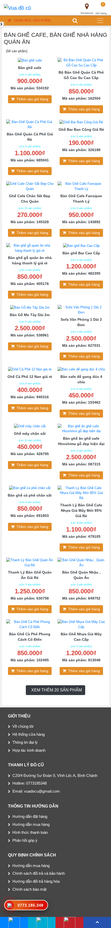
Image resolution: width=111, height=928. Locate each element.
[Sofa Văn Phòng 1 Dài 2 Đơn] (81, 309)
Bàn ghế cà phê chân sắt (30, 495)
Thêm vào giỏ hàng (32, 99)
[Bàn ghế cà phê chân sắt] (30, 488)
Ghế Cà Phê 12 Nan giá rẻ (29, 377)
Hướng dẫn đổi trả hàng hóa (36, 881)
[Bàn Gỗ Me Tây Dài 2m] (30, 307)
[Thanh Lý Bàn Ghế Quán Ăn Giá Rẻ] (30, 562)
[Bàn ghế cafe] (30, 60)
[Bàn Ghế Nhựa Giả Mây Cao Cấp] (81, 624)
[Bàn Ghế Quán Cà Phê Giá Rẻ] (30, 124)
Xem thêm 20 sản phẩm (56, 690)
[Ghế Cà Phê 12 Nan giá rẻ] (29, 369)
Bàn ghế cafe (29, 68)
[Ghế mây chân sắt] (30, 426)
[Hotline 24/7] (69, 922)
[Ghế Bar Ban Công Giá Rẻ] (81, 122)
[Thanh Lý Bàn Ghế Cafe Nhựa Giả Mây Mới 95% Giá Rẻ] (81, 493)
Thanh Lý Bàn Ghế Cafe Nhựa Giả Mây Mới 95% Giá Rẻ (81, 510)
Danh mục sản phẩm (32, 20)
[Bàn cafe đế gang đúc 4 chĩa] (81, 369)
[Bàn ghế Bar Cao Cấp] (81, 245)
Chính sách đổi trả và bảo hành (38, 873)
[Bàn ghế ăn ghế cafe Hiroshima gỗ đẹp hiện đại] (81, 428)
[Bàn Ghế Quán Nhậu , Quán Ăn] (81, 562)
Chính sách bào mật (29, 889)
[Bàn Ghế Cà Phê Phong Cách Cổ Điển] (30, 624)
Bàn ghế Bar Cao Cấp (81, 253)
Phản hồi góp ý (24, 840)
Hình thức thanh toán (30, 832)
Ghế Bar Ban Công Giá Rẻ (81, 129)
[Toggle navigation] (100, 20)
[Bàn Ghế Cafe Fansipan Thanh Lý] (81, 186)
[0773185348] (41, 922)
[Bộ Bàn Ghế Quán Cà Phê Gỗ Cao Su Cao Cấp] (81, 62)
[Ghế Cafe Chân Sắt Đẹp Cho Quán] (30, 186)
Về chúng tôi (22, 726)
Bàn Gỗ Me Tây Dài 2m (30, 315)
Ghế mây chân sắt (30, 433)
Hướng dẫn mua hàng (31, 824)
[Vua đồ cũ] (17, 8)
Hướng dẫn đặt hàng (29, 816)
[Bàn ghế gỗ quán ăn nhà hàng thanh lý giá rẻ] (30, 248)
